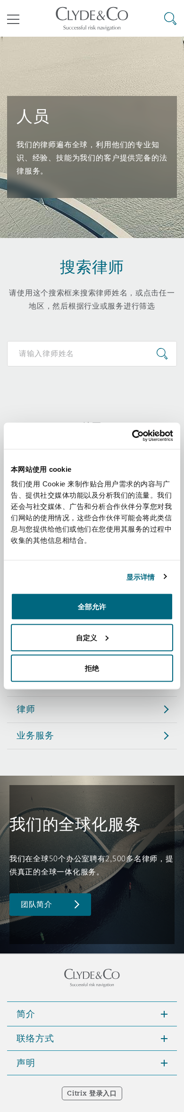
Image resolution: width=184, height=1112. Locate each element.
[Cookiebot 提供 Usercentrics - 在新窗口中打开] (132, 436)
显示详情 (140, 576)
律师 (26, 709)
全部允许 (92, 607)
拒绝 (92, 668)
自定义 (86, 637)
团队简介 (36, 904)
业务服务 (35, 735)
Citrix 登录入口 (92, 1093)
